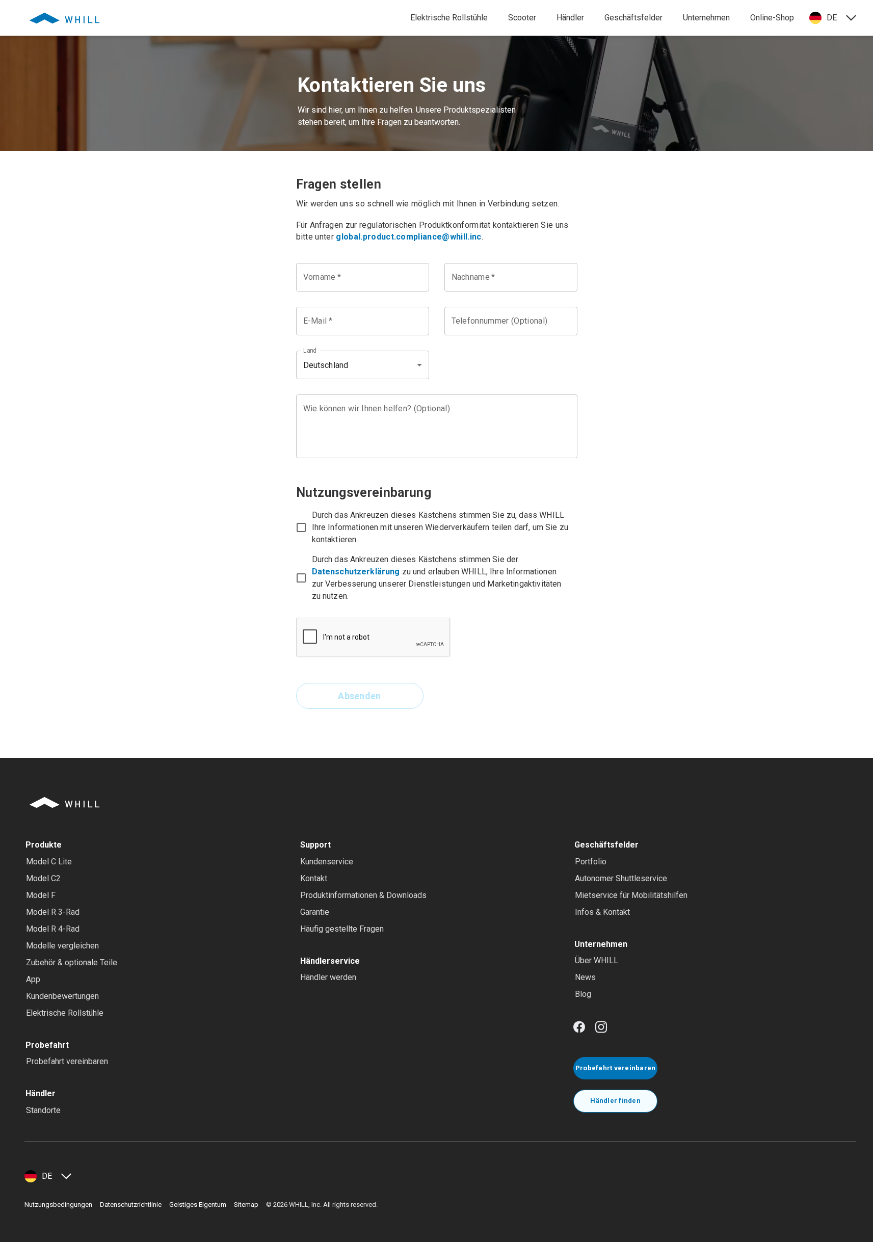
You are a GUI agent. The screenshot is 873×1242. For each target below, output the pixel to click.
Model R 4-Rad (53, 929)
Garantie (314, 912)
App (33, 979)
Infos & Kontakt (602, 912)
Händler (570, 17)
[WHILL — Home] (64, 18)
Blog (583, 994)
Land (309, 350)
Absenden (359, 696)
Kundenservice (326, 861)
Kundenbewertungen (62, 996)
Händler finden (615, 1100)
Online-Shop (772, 17)
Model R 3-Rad (53, 912)
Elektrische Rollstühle (64, 1013)
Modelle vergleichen (62, 945)
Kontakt (313, 878)
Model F (41, 895)
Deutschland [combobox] (326, 365)
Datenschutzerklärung (356, 571)
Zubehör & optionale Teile (71, 962)
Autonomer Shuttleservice (621, 878)
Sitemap (246, 1204)
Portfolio (590, 861)
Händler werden (328, 977)
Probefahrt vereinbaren (67, 1061)
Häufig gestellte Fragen (342, 929)
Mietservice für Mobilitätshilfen (631, 895)
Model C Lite (49, 861)
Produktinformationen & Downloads (363, 895)
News (585, 977)
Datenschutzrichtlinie (131, 1204)
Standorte (43, 1110)
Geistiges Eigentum (197, 1204)
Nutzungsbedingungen (58, 1204)
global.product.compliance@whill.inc (408, 237)
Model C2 (43, 878)
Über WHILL (596, 960)
